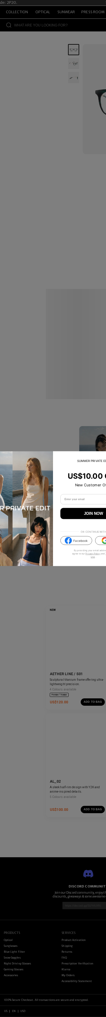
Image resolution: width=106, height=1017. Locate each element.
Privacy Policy (92, 553)
